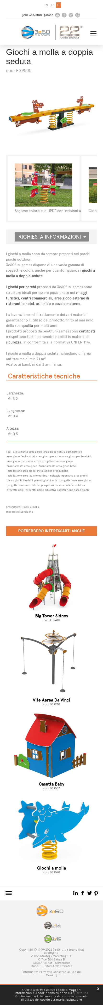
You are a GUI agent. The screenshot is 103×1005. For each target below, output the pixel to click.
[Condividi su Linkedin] (76, 893)
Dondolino (26, 511)
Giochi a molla (30, 507)
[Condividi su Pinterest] (96, 893)
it (58, 5)
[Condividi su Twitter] (89, 893)
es (52, 5)
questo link (80, 993)
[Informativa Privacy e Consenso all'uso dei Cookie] (52, 973)
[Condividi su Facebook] (83, 893)
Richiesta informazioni (51, 236)
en (46, 5)
